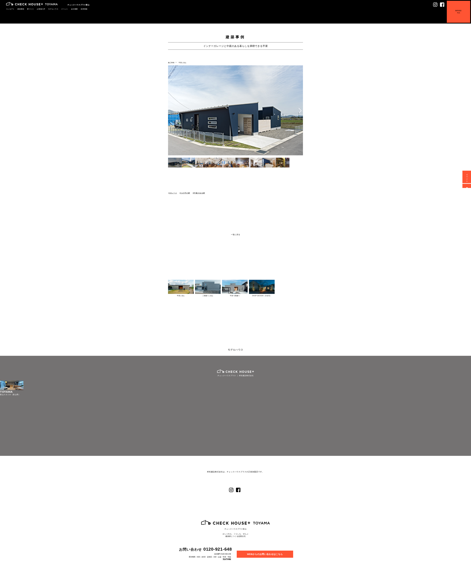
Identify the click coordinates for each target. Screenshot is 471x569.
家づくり (30, 9)
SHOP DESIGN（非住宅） (262, 296)
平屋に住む (183, 63)
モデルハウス (53, 9)
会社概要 (74, 9)
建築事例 (21, 9)
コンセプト (10, 9)
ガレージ (173, 193)
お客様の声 (41, 9)
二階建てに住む (207, 296)
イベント (64, 9)
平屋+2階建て (235, 296)
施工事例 (171, 63)
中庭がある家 (199, 193)
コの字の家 (185, 193)
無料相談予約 (462, 8)
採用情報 (84, 9)
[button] (300, 110)
